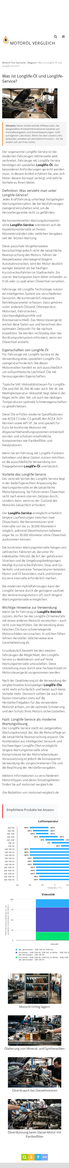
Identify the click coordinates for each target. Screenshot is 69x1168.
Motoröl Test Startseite (14, 62)
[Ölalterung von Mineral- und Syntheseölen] (34, 1030)
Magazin (32, 62)
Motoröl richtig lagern (34, 1007)
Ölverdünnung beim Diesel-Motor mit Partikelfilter (34, 1134)
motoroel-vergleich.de (37, 784)
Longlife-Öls (51, 358)
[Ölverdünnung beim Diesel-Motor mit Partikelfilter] (34, 1114)
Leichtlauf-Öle (41, 372)
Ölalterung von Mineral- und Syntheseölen (34, 1048)
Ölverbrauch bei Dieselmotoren (34, 1090)
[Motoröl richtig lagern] (34, 989)
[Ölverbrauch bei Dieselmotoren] (34, 1072)
